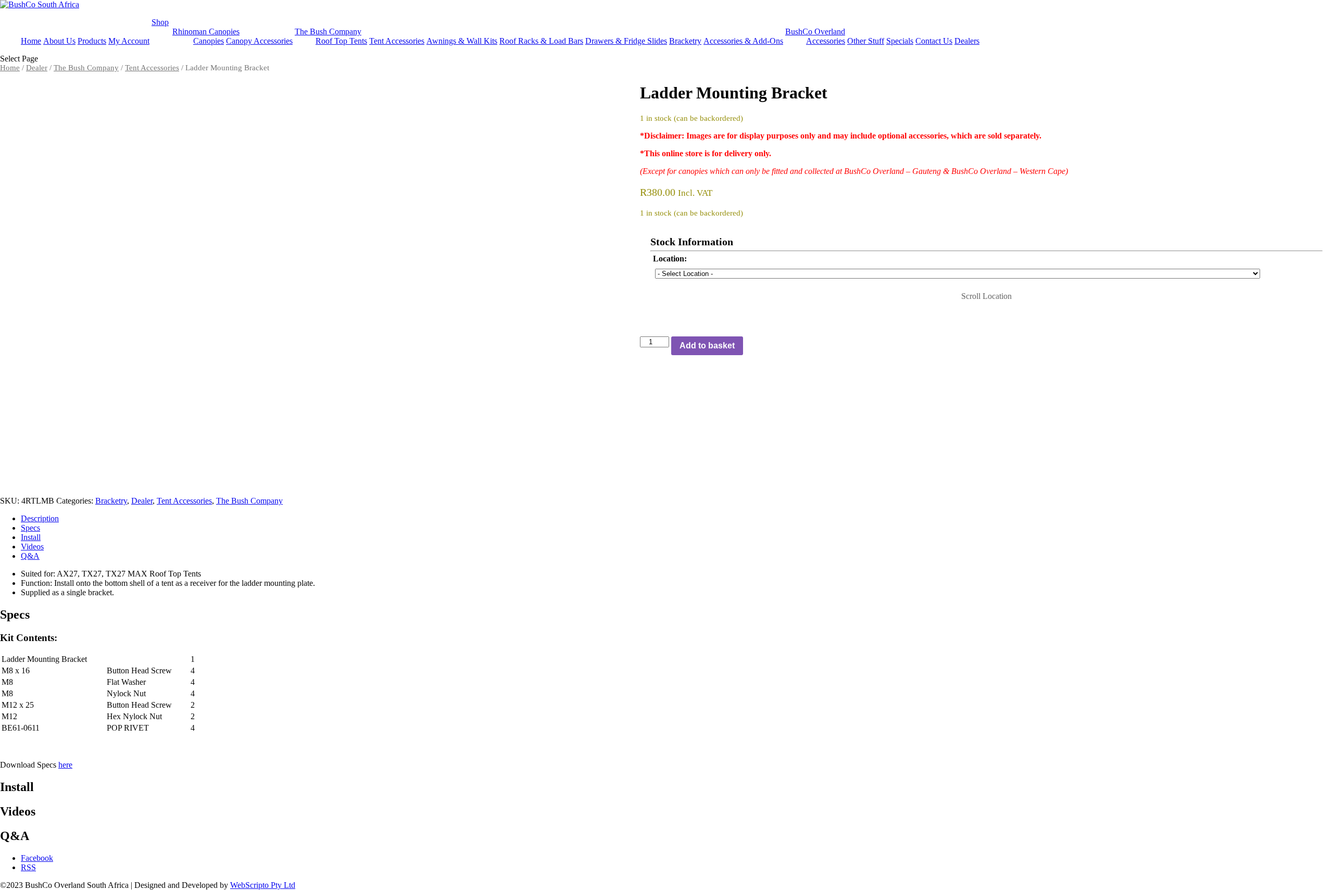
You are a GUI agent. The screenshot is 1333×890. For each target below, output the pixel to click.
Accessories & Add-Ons (743, 40)
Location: (670, 258)
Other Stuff (865, 40)
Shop (160, 22)
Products (92, 40)
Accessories (825, 40)
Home (31, 40)
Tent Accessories (396, 40)
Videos (32, 546)
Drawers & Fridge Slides (626, 40)
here (65, 764)
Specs (30, 527)
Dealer (36, 68)
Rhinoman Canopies (206, 31)
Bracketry (685, 40)
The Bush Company (328, 31)
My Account (128, 40)
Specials (899, 40)
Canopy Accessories (259, 40)
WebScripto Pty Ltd (262, 885)
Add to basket (707, 345)
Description (40, 518)
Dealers (966, 40)
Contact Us (933, 40)
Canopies (208, 40)
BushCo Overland (815, 31)
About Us (59, 40)
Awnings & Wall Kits (461, 40)
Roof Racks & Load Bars (541, 40)
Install (31, 537)
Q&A (30, 555)
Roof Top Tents (341, 40)
